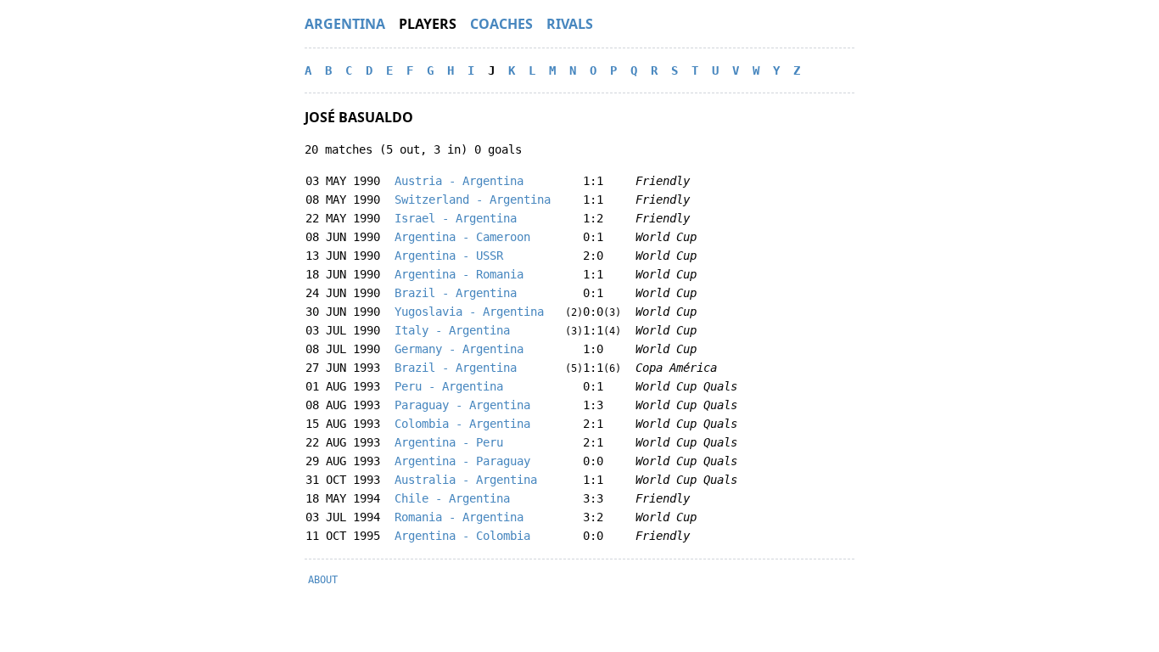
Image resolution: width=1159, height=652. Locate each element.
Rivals (569, 23)
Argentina (345, 23)
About (323, 580)
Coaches (501, 23)
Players (427, 23)
